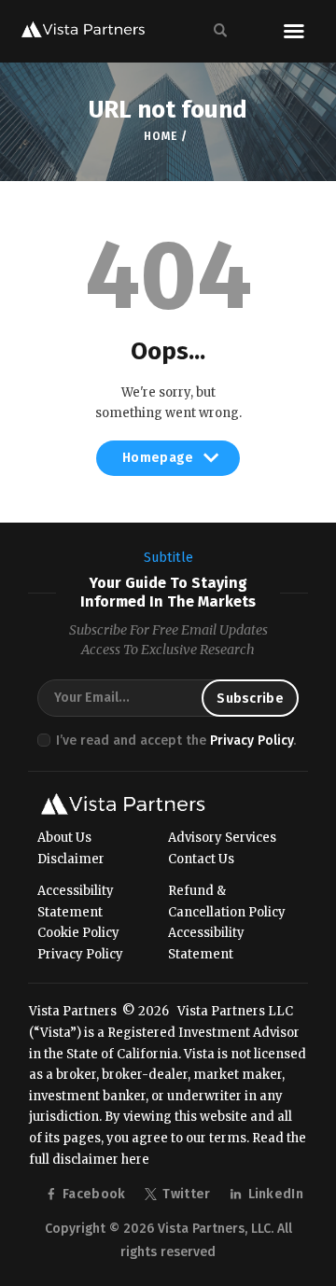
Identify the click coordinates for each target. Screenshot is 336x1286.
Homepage (157, 463)
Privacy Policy (251, 740)
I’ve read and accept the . (176, 740)
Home (160, 136)
